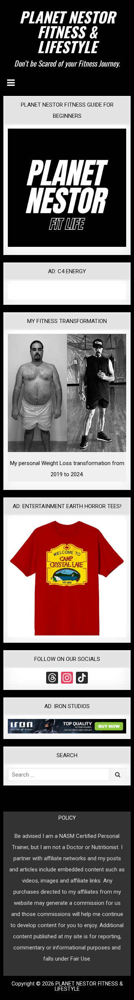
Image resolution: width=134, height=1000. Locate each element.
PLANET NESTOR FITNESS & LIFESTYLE (67, 32)
